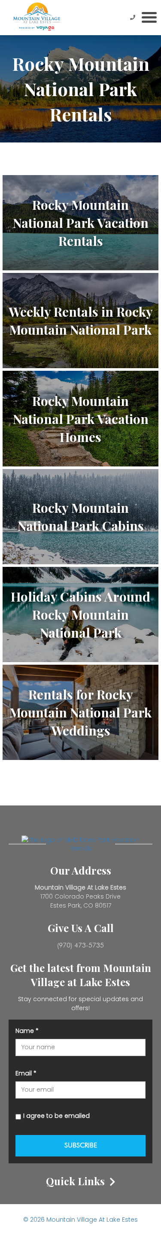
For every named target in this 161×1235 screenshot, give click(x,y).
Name (27, 1030)
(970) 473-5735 (80, 945)
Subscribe (80, 1145)
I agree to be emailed (56, 1115)
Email (25, 1073)
